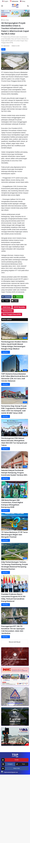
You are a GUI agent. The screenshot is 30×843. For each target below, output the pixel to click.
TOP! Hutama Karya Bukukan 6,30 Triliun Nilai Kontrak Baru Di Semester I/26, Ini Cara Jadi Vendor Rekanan (14, 377)
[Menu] (2, 6)
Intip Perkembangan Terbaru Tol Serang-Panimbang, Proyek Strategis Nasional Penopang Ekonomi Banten (14, 565)
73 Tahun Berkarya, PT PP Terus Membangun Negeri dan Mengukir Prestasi (14, 534)
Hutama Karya (7, 310)
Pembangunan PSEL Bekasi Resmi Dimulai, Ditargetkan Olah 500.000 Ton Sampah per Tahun (14, 441)
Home (3, 20)
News (7, 20)
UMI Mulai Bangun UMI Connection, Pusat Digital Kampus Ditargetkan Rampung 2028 (12, 503)
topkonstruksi (6, 45)
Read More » (5, 352)
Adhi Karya (6, 307)
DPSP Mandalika (19, 307)
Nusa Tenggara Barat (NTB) (12, 314)
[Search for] (28, 6)
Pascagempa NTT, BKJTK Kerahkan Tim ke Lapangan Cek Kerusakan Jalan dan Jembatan (13, 629)
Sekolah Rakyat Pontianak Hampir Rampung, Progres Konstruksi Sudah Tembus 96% (14, 472)
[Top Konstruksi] (15, 6)
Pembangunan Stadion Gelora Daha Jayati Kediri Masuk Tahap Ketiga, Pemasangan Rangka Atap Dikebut (14, 345)
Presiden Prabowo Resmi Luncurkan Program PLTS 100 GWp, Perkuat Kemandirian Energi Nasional (13, 597)
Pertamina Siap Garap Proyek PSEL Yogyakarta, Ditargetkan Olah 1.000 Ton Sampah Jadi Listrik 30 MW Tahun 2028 (14, 409)
